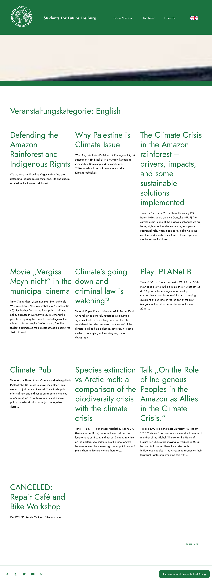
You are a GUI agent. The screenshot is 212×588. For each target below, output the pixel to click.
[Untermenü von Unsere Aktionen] (136, 18)
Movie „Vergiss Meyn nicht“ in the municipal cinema (41, 281)
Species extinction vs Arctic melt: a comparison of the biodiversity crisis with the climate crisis (105, 394)
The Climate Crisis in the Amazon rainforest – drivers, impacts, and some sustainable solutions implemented (171, 168)
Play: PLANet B (165, 271)
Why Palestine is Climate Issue (102, 139)
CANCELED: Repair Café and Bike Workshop (37, 496)
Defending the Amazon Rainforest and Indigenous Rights (40, 149)
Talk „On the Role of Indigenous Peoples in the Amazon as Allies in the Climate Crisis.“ (169, 394)
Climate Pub (30, 370)
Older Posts (194, 544)
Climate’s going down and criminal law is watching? (101, 286)
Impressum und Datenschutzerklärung (184, 574)
